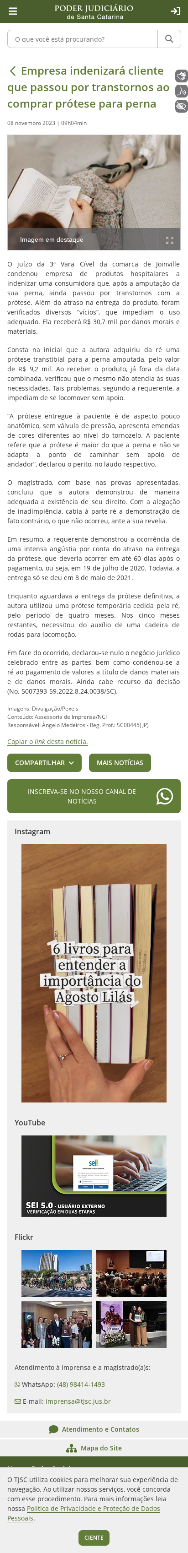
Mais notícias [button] (120, 762)
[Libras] (181, 76)
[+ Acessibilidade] (181, 106)
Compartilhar (40, 762)
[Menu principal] (12, 11)
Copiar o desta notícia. (47, 741)
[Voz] (181, 91)
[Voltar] (12, 70)
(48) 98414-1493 (81, 1384)
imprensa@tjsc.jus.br (78, 1401)
